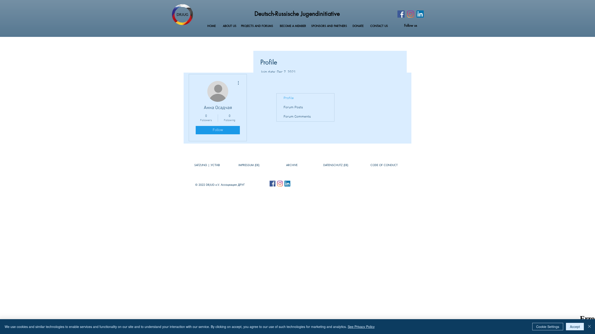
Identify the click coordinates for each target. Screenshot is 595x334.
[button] (292, 165)
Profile (289, 98)
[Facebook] (401, 14)
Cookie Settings (547, 326)
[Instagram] (410, 14)
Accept (575, 326)
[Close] (589, 326)
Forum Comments (297, 117)
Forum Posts (293, 107)
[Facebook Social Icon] (272, 183)
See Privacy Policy (361, 326)
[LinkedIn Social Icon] (420, 14)
